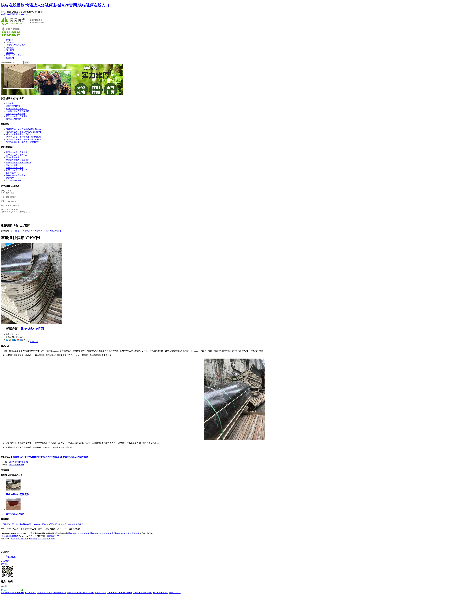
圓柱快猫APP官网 (13, 119)
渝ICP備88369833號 (9, 536)
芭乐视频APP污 (59, 593)
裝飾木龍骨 (11, 173)
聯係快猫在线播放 (13, 55)
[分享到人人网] (15, 339)
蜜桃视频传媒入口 (160, 593)
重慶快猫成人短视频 (14, 168)
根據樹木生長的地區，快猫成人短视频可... (24, 132)
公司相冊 (53, 524)
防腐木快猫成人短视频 (15, 114)
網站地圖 (14, 14)
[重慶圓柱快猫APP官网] (31, 324)
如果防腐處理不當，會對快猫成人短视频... (24, 139)
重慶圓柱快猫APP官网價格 (46, 457)
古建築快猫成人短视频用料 (17, 111)
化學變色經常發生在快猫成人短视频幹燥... (24, 137)
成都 (35, 539)
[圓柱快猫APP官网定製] (13, 490)
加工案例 (10, 50)
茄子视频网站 (175, 593)
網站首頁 (10, 40)
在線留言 (5, 561)
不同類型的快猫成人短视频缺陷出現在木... (24, 129)
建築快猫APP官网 (13, 106)
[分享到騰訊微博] (10, 590)
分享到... (4, 564)
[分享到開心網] (13, 590)
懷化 (22, 539)
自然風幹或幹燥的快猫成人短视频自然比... (24, 142)
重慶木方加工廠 (13, 157)
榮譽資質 (10, 53)
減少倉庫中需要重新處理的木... (19, 134)
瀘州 (18, 539)
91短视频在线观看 (45, 593)
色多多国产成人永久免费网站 (119, 593)
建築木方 (10, 103)
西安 (44, 539)
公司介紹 (10, 42)
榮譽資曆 (62, 524)
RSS (21, 14)
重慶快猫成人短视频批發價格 (18, 163)
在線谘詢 (10, 58)
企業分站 (5, 14)
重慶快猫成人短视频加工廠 (101, 533)
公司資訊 (10, 48)
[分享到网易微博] (18, 339)
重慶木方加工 (12, 165)
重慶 (26, 539)
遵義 (40, 539)
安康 (31, 539)
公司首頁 (5, 524)
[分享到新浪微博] (10, 339)
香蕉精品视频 (100, 593)
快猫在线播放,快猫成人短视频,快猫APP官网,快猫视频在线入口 (55, 5)
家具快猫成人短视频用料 (16, 116)
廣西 (53, 539)
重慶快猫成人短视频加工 (16, 170)
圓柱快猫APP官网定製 (18, 462)
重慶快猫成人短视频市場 (16, 152)
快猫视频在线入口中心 (15, 45)
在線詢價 (34, 342)
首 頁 (17, 231)
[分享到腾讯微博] (12, 339)
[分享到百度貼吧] (16, 590)
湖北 (48, 539)
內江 (13, 539)
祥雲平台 (32, 536)
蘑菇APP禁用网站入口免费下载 (80, 593)
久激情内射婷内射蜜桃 (142, 593)
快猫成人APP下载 (16, 593)
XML (26, 14)
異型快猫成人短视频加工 (16, 109)
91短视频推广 (30, 593)
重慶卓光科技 (53, 536)
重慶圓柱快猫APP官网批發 (74, 457)
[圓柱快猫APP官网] (13, 509)
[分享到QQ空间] (7, 339)
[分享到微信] (22, 590)
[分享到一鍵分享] (5, 590)
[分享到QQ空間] (19, 590)
